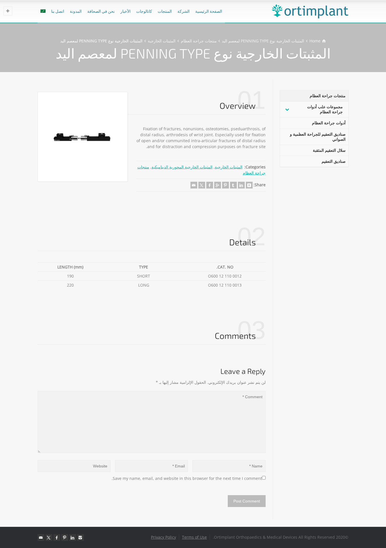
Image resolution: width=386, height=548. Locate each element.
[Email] (193, 185)
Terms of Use (194, 537)
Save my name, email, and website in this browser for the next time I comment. (187, 478)
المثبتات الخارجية (228, 167)
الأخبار (125, 11)
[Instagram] (80, 537)
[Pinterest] (225, 185)
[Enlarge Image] (83, 137)
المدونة (76, 11)
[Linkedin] (241, 185)
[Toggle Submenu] (287, 109)
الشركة (183, 11)
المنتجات (165, 11)
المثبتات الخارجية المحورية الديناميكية (181, 167)
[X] (201, 185)
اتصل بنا (57, 11)
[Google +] (217, 185)
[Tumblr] (233, 185)
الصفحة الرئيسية (208, 11)
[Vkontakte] (249, 185)
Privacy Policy (163, 537)
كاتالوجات (144, 11)
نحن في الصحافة (101, 11)
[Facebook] (209, 185)
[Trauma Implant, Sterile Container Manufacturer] (310, 11)
